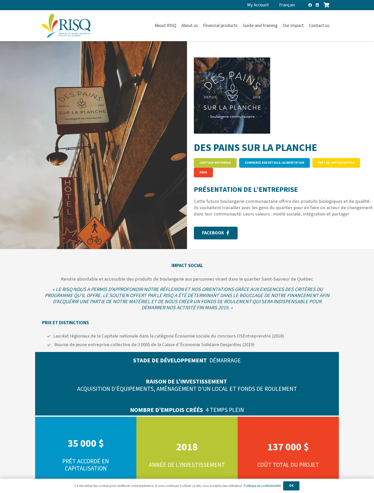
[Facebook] (310, 5)
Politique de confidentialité (262, 486)
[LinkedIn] (317, 5)
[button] (332, 25)
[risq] (66, 26)
